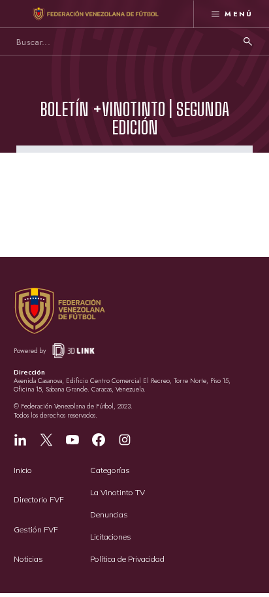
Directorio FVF (39, 499)
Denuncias (109, 514)
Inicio (23, 470)
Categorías (110, 470)
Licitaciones (110, 537)
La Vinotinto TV (117, 492)
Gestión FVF (36, 529)
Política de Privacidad (127, 559)
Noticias (28, 559)
